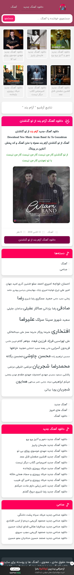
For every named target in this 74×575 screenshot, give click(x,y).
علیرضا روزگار (43, 332)
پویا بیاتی (51, 390)
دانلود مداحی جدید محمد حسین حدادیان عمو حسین (37, 538)
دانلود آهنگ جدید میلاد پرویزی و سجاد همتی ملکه (38, 474)
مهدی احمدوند (40, 374)
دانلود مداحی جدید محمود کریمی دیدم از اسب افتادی (36, 521)
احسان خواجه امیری (57, 284)
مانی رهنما (45, 348)
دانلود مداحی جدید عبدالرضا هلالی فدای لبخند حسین (37, 526)
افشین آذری (24, 284)
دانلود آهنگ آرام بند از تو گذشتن (41, 121)
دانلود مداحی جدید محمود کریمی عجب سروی (41, 532)
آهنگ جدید (60, 404)
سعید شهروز (62, 320)
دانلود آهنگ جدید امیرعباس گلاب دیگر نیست (41, 462)
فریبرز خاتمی (11, 341)
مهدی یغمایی (11, 374)
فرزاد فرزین (46, 341)
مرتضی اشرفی (24, 367)
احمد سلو (38, 284)
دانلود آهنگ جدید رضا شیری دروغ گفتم (45, 492)
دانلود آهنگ (60, 416)
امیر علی (65, 290)
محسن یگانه (14, 356)
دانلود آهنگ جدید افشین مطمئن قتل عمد (43, 457)
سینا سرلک (44, 319)
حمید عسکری (43, 298)
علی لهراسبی (62, 341)
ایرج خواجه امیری (50, 290)
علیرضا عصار (30, 332)
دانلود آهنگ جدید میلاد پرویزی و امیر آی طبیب (40, 480)
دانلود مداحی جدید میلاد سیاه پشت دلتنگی (42, 515)
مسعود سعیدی (55, 374)
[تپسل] (2, 563)
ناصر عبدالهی (34, 381)
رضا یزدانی (49, 309)
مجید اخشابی (33, 348)
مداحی (63, 269)
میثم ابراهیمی (61, 382)
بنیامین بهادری (19, 290)
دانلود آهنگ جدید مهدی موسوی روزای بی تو (42, 451)
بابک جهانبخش (33, 290)
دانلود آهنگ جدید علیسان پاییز (49, 445)
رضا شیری (29, 298)
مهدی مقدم (24, 374)
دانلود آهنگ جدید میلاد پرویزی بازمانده (45, 468)
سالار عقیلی (32, 308)
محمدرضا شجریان (51, 366)
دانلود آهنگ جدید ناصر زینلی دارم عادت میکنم (41, 486)
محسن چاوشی (37, 356)
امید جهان (11, 284)
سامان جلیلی (15, 309)
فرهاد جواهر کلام (27, 341)
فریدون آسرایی (60, 348)
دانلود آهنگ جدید (33, 7)
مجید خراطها (18, 348)
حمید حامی (58, 298)
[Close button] (72, 563)
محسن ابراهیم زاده (60, 356)
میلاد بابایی (46, 381)
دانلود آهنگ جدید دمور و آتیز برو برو (46, 439)
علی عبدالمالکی (15, 332)
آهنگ (14, 7)
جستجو (9, 18)
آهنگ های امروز (58, 410)
